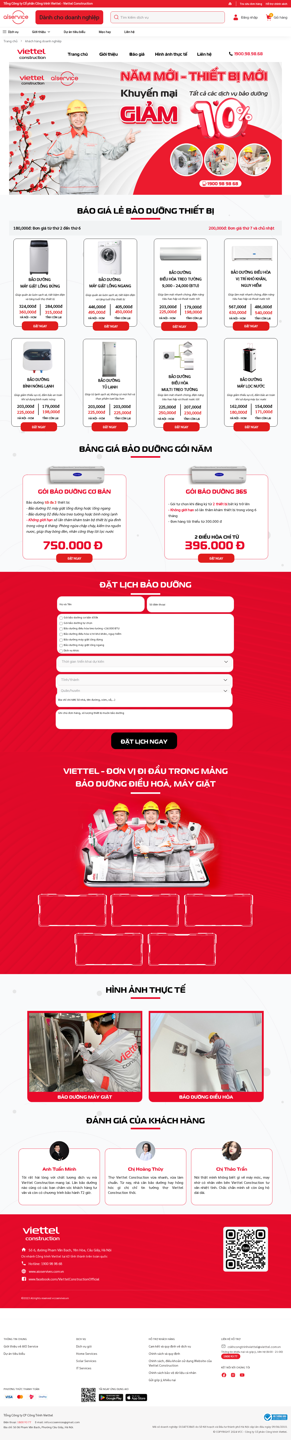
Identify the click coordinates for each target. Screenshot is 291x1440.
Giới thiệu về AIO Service (21, 1346)
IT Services (83, 1368)
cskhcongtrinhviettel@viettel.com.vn (254, 1347)
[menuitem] (10, 31)
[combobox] (167, 17)
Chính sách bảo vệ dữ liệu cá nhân (172, 1372)
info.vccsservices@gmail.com (62, 1422)
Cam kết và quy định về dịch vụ (170, 1346)
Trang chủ (11, 41)
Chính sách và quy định (164, 1353)
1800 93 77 (230, 1356)
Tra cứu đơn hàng (251, 3)
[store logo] (16, 17)
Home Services (86, 1353)
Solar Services (86, 1361)
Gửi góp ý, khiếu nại (162, 1380)
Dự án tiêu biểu (14, 1353)
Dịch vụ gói (84, 1346)
